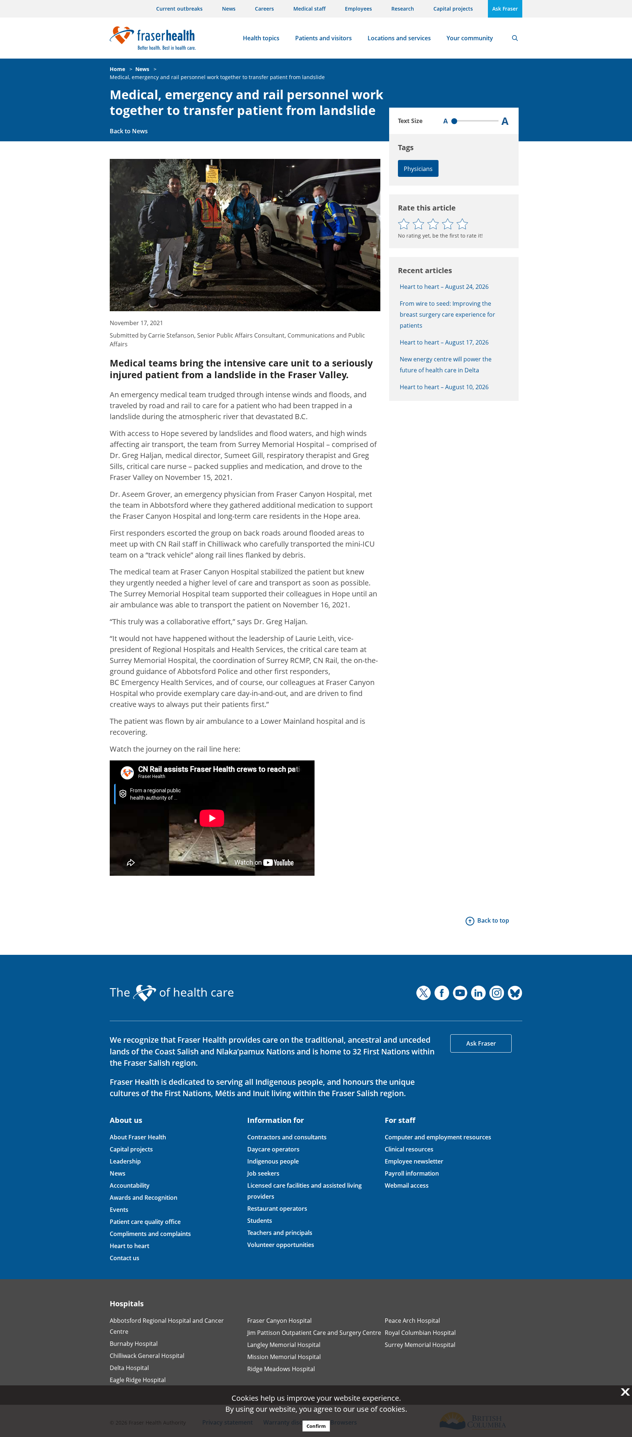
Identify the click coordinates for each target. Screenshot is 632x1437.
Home (117, 69)
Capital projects (453, 8)
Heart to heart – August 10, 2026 (444, 387)
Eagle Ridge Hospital (138, 1380)
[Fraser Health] (153, 37)
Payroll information (412, 1173)
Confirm (316, 1426)
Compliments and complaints (150, 1234)
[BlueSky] (515, 993)
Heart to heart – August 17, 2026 (444, 342)
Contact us (124, 1258)
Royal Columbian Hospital (420, 1333)
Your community (470, 38)
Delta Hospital (129, 1368)
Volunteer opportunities (280, 1245)
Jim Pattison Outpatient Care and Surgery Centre (314, 1333)
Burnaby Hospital (134, 1344)
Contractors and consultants (287, 1137)
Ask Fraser (505, 8)
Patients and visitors (323, 38)
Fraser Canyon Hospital (279, 1321)
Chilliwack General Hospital (147, 1356)
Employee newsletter (414, 1161)
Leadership (125, 1161)
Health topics (261, 38)
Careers (264, 8)
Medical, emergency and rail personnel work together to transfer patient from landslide (217, 77)
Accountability (130, 1185)
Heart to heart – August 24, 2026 (444, 287)
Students (259, 1221)
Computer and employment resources (438, 1137)
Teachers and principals (279, 1233)
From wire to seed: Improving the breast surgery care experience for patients (447, 314)
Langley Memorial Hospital (283, 1345)
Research (402, 8)
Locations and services (399, 38)
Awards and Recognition (143, 1198)
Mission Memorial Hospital (284, 1357)
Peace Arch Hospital (412, 1321)
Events (119, 1210)
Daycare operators (273, 1149)
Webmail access (407, 1185)
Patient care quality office (145, 1222)
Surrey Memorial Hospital (420, 1345)
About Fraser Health (138, 1137)
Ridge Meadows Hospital (281, 1369)
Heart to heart (129, 1246)
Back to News (129, 131)
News (229, 8)
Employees (358, 8)
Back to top (493, 920)
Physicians (418, 169)
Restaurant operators (277, 1209)
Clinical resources (409, 1149)
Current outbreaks (179, 8)
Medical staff (309, 8)
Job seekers (263, 1173)
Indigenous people (273, 1161)
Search (515, 38)
